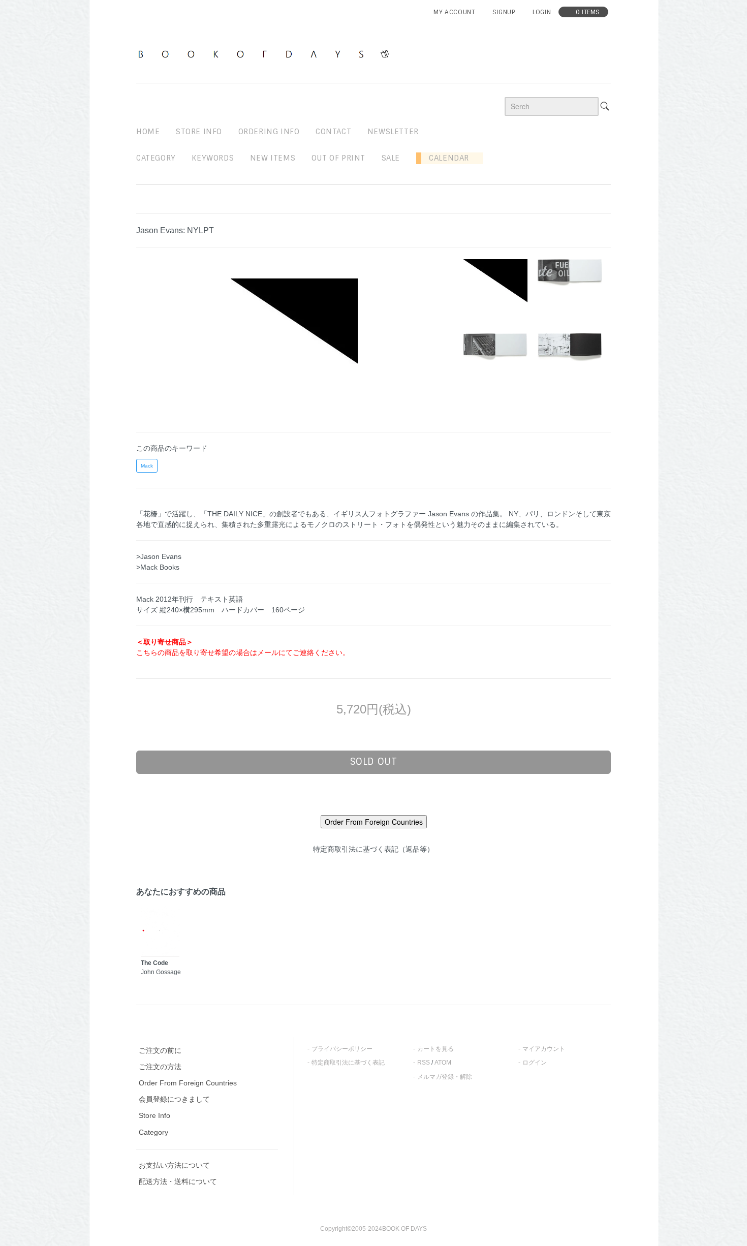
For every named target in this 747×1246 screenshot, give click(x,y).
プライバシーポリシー (342, 1048)
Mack (147, 466)
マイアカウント (543, 1048)
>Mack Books (157, 567)
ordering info (269, 132)
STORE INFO (199, 132)
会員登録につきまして (174, 1099)
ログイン (534, 1062)
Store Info (154, 1115)
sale (391, 158)
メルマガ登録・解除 (444, 1076)
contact (333, 132)
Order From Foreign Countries (188, 1083)
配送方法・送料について (178, 1181)
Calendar (445, 158)
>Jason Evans (158, 556)
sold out (373, 762)
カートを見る (435, 1048)
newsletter (393, 132)
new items (272, 158)
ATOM (442, 1062)
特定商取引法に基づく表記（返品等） (373, 849)
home (148, 132)
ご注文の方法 (160, 1067)
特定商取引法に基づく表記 (348, 1062)
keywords (213, 158)
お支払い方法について (174, 1165)
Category (156, 158)
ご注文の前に (160, 1050)
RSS (423, 1062)
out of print (338, 158)
